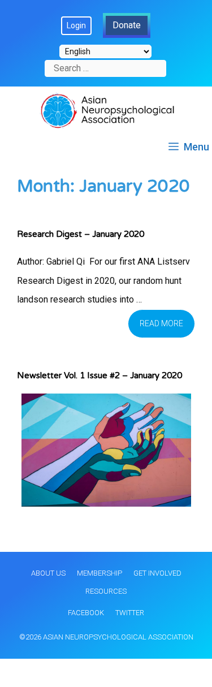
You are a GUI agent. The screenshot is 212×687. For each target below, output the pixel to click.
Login (76, 25)
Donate (127, 25)
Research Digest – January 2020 (80, 234)
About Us (48, 573)
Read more (161, 323)
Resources (106, 591)
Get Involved (157, 573)
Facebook (86, 612)
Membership (99, 573)
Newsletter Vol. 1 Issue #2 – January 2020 (99, 375)
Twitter (129, 612)
